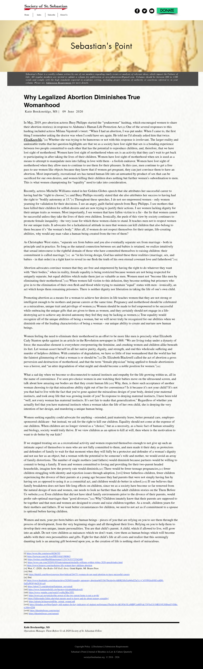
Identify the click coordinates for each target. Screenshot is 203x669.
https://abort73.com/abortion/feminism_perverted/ (50, 586)
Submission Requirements (58, 82)
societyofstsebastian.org (94, 657)
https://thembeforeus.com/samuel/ (44, 613)
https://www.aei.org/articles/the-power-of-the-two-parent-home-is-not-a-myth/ (64, 595)
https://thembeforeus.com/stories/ (45, 610)
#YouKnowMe (33, 139)
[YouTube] (151, 10)
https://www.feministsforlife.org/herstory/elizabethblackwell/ (55, 589)
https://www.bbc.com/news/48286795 (43, 553)
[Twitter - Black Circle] (144, 10)
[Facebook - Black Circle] (137, 10)
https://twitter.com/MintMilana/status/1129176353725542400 (55, 559)
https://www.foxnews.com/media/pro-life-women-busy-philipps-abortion (59, 565)
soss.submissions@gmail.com (119, 76)
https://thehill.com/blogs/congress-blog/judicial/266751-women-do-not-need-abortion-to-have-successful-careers (79, 574)
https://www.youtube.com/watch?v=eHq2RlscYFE (51, 592)
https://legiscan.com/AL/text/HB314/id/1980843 (48, 556)
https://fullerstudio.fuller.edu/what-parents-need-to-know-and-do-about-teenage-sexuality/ (68, 598)
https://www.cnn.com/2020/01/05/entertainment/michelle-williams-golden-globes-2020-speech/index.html (75, 562)
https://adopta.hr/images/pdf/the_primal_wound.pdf (52, 601)
